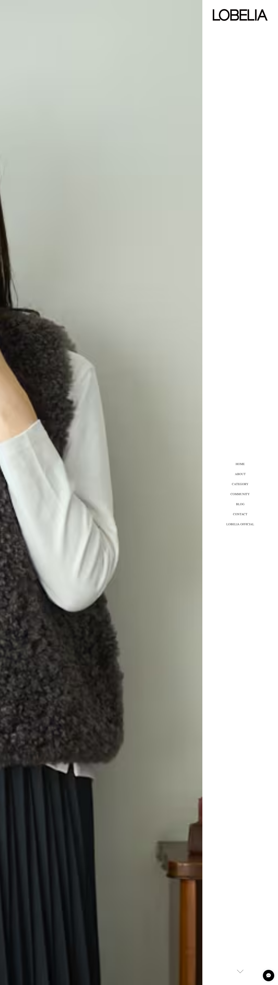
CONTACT (240, 514)
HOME (240, 464)
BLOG (240, 504)
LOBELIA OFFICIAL (240, 524)
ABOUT (240, 474)
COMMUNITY (240, 494)
